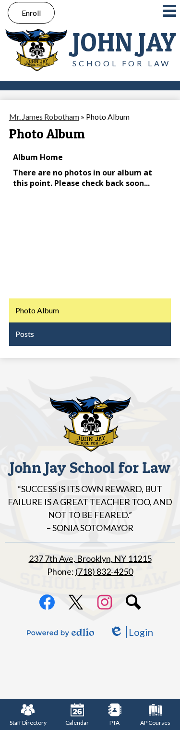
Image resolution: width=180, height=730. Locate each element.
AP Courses (155, 722)
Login (131, 632)
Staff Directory (28, 722)
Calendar (77, 722)
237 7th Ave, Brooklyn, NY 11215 (90, 558)
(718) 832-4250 (104, 571)
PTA (114, 722)
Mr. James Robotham (44, 116)
